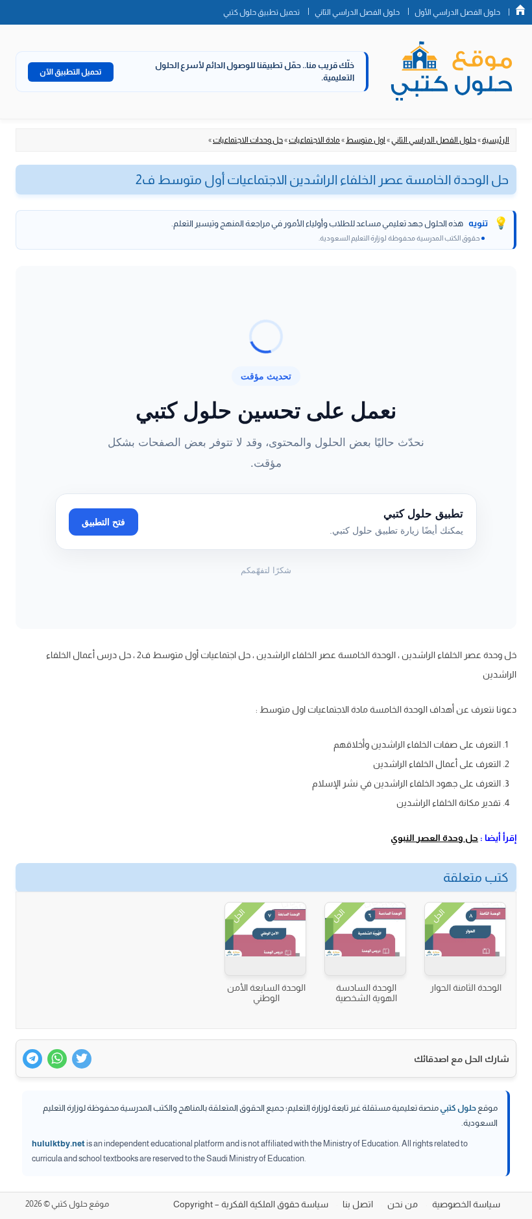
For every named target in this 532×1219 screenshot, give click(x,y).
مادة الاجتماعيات (314, 140)
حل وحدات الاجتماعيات (248, 140)
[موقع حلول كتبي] (451, 72)
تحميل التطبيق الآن (71, 72)
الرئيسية (495, 140)
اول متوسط (365, 140)
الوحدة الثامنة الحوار (466, 987)
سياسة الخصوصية (466, 1204)
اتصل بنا (358, 1204)
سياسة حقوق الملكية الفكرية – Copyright (250, 1204)
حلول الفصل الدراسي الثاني (357, 12)
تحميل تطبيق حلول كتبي (261, 12)
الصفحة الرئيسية (520, 9)
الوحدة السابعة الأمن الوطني (266, 992)
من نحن (402, 1204)
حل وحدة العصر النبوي (434, 838)
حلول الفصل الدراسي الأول (457, 12)
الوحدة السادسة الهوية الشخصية (366, 992)
